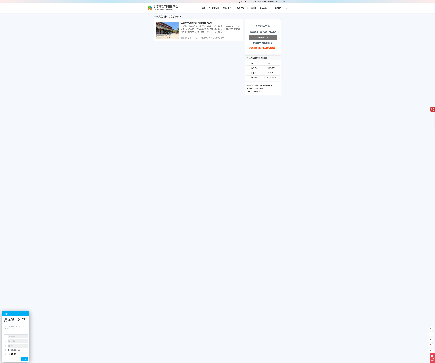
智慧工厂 (271, 63)
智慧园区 (254, 63)
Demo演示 (264, 8)
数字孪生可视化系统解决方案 (272, 77)
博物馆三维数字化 (219, 38)
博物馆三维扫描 (206, 38)
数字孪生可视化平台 (165, 6)
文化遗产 (161, 24)
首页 (203, 8)
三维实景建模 (254, 77)
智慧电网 (254, 68)
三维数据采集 (271, 73)
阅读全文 (239, 37)
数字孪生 (254, 73)
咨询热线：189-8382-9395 (276, 2)
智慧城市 (271, 68)
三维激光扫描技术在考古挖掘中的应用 (196, 23)
